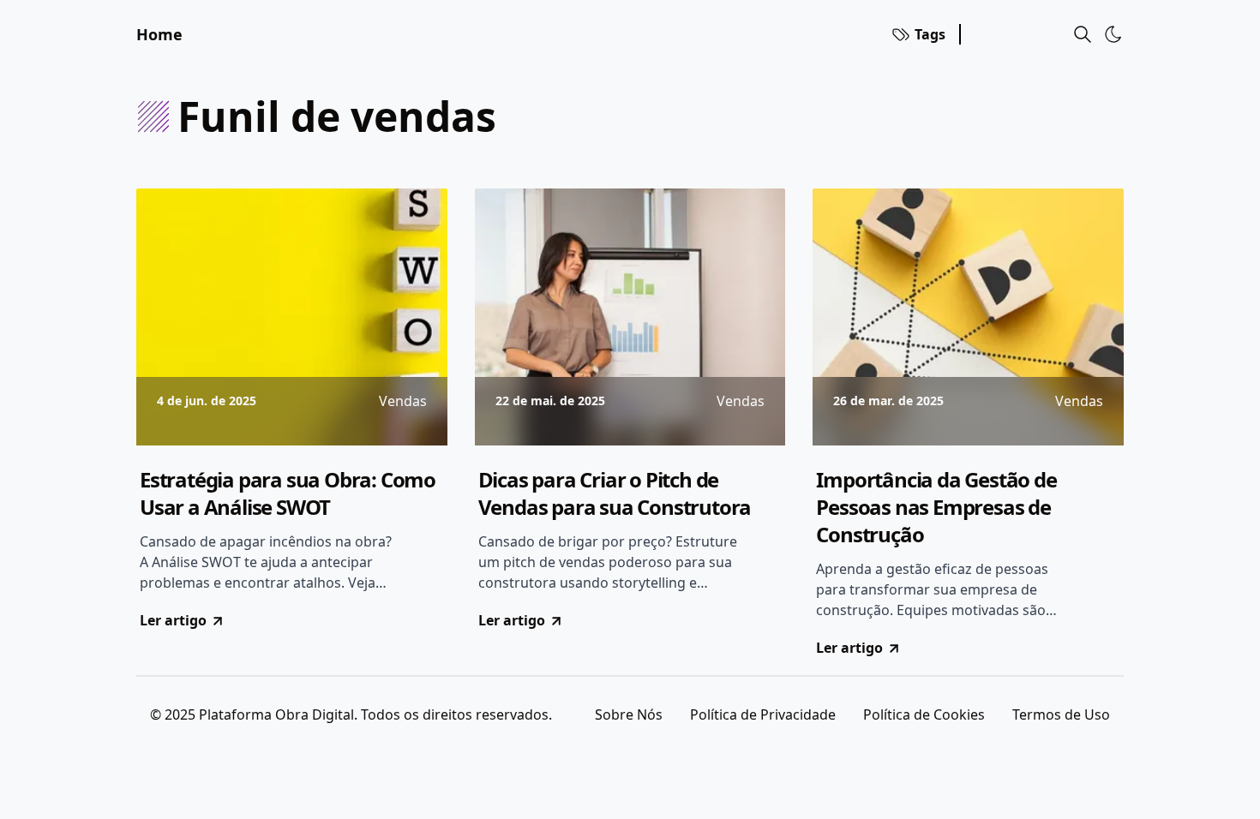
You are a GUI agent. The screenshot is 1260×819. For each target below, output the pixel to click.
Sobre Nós (629, 714)
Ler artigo (173, 620)
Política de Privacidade (763, 714)
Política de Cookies (924, 714)
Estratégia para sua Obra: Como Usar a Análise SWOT (287, 493)
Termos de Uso (1061, 714)
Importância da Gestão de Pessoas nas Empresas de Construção (936, 507)
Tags (930, 34)
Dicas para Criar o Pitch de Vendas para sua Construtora (615, 493)
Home (159, 34)
